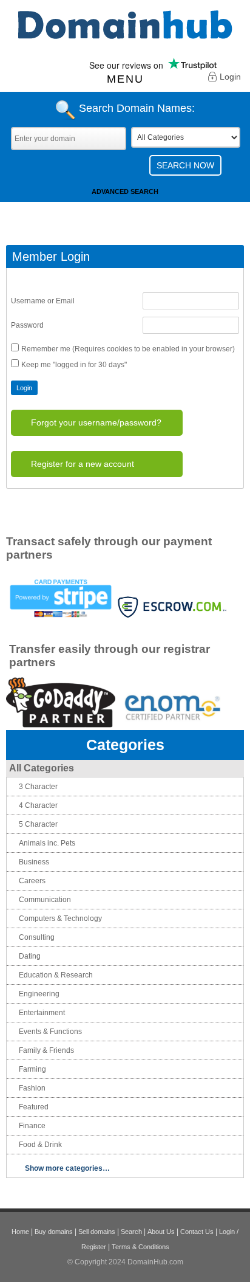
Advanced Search (125, 191)
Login (230, 76)
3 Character (38, 786)
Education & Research (56, 975)
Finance (32, 1126)
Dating (30, 956)
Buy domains (54, 1231)
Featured (34, 1107)
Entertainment (42, 1012)
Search (131, 1231)
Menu (125, 79)
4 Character (38, 805)
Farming (32, 1069)
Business (34, 862)
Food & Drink (40, 1144)
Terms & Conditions (140, 1246)
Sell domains (96, 1231)
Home (20, 1231)
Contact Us (197, 1231)
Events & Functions (50, 1031)
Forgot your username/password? (96, 422)
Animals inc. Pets (47, 843)
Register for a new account (82, 464)
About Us (161, 1231)
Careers (32, 881)
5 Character (38, 824)
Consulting (37, 937)
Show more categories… (67, 1168)
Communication (45, 899)
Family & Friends (46, 1050)
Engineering (39, 994)
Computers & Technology (60, 918)
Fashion (32, 1088)
